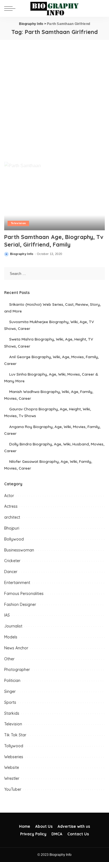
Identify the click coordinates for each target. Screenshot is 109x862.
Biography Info (22, 254)
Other (9, 658)
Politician (12, 680)
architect (12, 517)
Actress (11, 506)
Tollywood (13, 745)
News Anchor (16, 647)
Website (11, 767)
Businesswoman (19, 550)
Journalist (13, 626)
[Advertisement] (54, 97)
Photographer (17, 669)
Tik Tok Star (15, 734)
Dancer (10, 571)
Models (10, 637)
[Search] (100, 8)
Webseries (13, 756)
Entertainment (17, 582)
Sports (10, 702)
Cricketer (12, 560)
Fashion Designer (20, 604)
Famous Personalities (24, 593)
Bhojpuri (11, 528)
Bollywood (14, 539)
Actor (9, 495)
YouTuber (12, 789)
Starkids (11, 713)
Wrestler (11, 778)
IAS (7, 615)
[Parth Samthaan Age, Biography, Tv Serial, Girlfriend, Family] (54, 196)
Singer (10, 691)
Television (18, 223)
